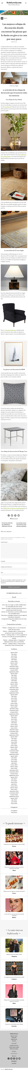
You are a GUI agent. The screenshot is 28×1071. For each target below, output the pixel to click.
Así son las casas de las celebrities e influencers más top (7, 524)
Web (2, 572)
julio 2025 (14, 675)
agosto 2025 (14, 673)
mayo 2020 (14, 761)
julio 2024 (14, 696)
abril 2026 (14, 659)
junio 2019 (14, 780)
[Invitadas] (14, 1021)
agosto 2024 (14, 694)
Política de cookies (14, 1048)
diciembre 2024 (14, 687)
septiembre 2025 (14, 672)
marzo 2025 (14, 682)
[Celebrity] (14, 974)
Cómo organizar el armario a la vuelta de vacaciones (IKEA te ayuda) (14, 636)
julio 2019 (14, 779)
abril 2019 (14, 784)
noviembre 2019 (14, 772)
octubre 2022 (14, 733)
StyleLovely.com (14, 3)
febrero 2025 (14, 684)
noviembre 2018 (14, 793)
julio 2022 (14, 738)
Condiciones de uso (14, 1045)
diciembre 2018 (14, 791)
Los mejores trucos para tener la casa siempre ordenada (21, 524)
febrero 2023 (14, 726)
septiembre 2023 (14, 714)
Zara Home (7, 107)
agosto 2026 (14, 652)
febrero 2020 (14, 766)
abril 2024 (14, 701)
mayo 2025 (14, 679)
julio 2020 (14, 758)
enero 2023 (14, 728)
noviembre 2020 (14, 751)
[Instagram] (16, 1059)
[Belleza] (14, 911)
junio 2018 (14, 802)
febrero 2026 (14, 663)
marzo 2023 (14, 724)
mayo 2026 (14, 658)
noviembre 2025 (14, 668)
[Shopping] (14, 952)
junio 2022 (14, 740)
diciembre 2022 (14, 729)
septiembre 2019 (14, 775)
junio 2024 (14, 698)
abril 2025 (14, 680)
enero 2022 (14, 749)
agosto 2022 (14, 737)
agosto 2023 (14, 715)
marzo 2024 (14, 703)
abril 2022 (14, 744)
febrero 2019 (14, 787)
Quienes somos (14, 1036)
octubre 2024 (14, 691)
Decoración (15, 518)
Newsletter (14, 1061)
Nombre (3, 561)
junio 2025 (14, 677)
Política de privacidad (14, 1047)
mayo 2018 (14, 803)
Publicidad (14, 1037)
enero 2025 (14, 686)
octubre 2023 (14, 712)
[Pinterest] (14, 1059)
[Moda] (14, 864)
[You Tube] (19, 1059)
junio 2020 (14, 759)
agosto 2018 (14, 798)
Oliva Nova (14, 812)
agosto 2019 (14, 777)
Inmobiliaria (14, 810)
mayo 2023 (14, 721)
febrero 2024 (14, 705)
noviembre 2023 (14, 710)
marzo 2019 (14, 786)
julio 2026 (14, 654)
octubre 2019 (14, 773)
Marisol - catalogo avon (8, 628)
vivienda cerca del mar (10, 330)
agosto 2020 (14, 756)
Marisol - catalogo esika (9, 631)
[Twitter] (11, 1059)
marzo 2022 (14, 745)
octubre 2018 (14, 794)
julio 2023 (14, 717)
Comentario (4, 542)
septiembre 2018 (14, 796)
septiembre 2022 (14, 735)
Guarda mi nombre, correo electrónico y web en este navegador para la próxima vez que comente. (13, 581)
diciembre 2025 (14, 666)
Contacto (14, 1041)
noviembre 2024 (14, 689)
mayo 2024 (14, 700)
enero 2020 (14, 768)
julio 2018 (14, 800)
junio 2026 (14, 656)
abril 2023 (14, 722)
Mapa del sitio (14, 1039)
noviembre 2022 (14, 731)
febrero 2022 (14, 747)
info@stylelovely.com (14, 593)
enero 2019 (14, 789)
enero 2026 (14, 665)
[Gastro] (14, 888)
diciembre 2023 (14, 708)
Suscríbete (14, 1063)
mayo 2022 (14, 742)
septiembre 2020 (14, 754)
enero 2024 (14, 707)
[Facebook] (8, 1059)
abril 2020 (14, 763)
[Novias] (14, 841)
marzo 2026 (14, 661)
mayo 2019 (14, 782)
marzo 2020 (14, 765)
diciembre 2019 (14, 770)
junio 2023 (14, 719)
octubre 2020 (14, 752)
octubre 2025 (14, 670)
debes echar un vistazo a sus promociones (14, 508)
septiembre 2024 (14, 693)
